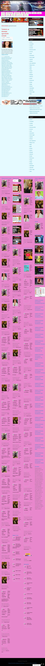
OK (19, 180)
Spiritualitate (32, 88)
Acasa (3, 13)
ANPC (30, 560)
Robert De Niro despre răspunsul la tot (9, 641)
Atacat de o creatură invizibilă (31, 406)
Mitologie (31, 74)
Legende (31, 59)
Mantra (31, 663)
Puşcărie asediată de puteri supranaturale (31, 451)
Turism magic (32, 91)
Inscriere (31, 51)
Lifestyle (31, 61)
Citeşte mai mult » (4, 224)
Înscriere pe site (19, 15)
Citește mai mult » (18, 347)
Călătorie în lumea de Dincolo (31, 539)
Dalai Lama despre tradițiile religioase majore (29, 618)
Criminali (31, 47)
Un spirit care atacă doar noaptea (31, 465)
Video (3, 15)
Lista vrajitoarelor (9, 13)
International (17, 13)
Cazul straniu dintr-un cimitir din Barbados (31, 268)
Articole (23, 13)
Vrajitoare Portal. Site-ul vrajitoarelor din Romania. (23, 4)
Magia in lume (32, 65)
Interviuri (34, 13)
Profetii (31, 82)
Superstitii (31, 167)
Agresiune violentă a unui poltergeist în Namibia (31, 496)
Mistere (31, 72)
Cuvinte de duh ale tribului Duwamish (29, 588)
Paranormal (32, 80)
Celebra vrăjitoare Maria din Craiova (36, 105)
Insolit (31, 53)
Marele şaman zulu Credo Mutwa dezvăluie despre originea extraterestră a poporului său (17, 546)
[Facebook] (41, 2)
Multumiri (28, 13)
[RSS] (43, 2)
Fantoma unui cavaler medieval (31, 434)
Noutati (31, 78)
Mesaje (39, 13)
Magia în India (18, 578)
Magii (31, 66)
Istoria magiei (32, 57)
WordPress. (35, 663)
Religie (31, 84)
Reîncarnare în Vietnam (31, 390)
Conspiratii (31, 43)
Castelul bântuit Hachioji (31, 359)
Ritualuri (7, 15)
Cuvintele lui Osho (29, 593)
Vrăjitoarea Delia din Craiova (35, 100)
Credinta (13, 15)
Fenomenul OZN (33, 49)
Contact (26, 15)
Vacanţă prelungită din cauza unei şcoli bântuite (31, 346)
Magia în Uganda (18, 570)
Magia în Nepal (18, 574)
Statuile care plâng (31, 508)
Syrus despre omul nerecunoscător (9, 626)
